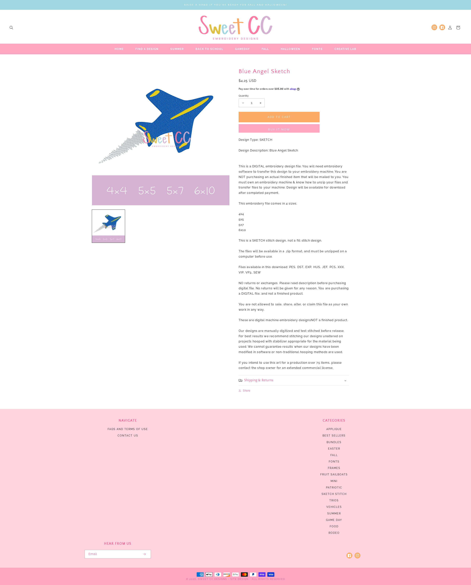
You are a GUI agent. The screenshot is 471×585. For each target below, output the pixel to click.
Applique (334, 429)
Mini (334, 481)
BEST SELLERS (334, 435)
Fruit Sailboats (334, 474)
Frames (334, 468)
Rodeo (334, 532)
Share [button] (246, 390)
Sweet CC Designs (212, 579)
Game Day (334, 519)
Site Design (239, 579)
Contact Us (128, 435)
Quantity (244, 95)
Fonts (334, 461)
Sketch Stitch (334, 494)
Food (334, 526)
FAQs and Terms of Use (128, 429)
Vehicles (334, 506)
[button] (11, 28)
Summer (334, 513)
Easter (334, 448)
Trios (334, 500)
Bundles (334, 442)
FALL (334, 455)
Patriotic (334, 487)
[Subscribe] (144, 554)
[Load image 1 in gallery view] (108, 226)
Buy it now (279, 129)
